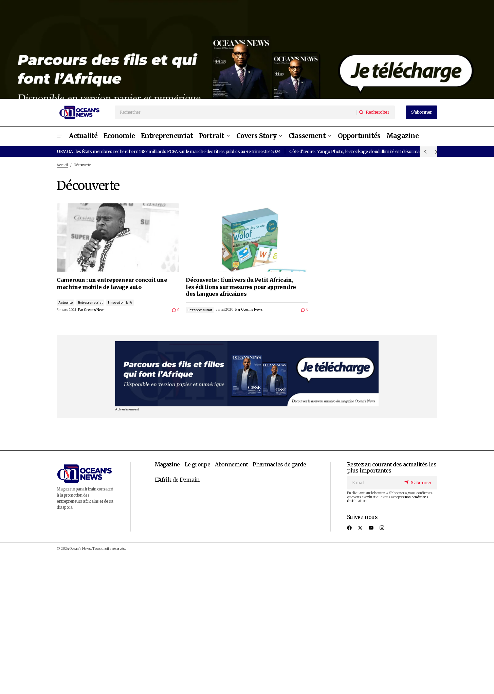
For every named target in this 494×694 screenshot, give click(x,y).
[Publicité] (247, 49)
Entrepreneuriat (90, 302)
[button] (59, 136)
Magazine (167, 464)
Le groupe (197, 464)
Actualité (65, 302)
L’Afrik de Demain (177, 479)
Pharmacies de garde (279, 464)
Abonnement (231, 464)
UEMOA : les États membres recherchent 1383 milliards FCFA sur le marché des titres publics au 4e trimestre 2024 (168, 151)
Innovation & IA (120, 302)
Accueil (62, 165)
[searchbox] (236, 112)
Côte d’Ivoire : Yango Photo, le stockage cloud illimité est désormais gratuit (363, 151)
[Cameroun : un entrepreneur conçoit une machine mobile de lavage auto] (118, 237)
